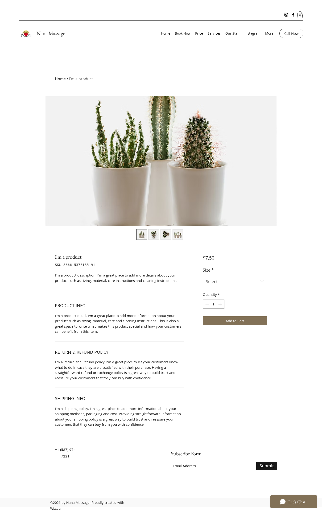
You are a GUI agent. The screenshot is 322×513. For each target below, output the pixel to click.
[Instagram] (286, 14)
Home (60, 78)
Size (208, 270)
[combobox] (235, 282)
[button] (300, 14)
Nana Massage (51, 33)
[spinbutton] (213, 304)
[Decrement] (206, 304)
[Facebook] (293, 14)
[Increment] (220, 304)
